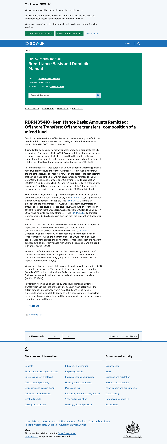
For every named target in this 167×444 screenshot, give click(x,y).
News (108, 371)
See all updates (57, 86)
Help (27, 421)
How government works (117, 399)
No (71, 336)
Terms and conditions (99, 421)
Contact (82, 421)
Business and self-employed (39, 377)
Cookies (46, 421)
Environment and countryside (79, 377)
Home (27, 50)
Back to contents (32, 108)
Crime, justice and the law (38, 393)
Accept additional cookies (39, 33)
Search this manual (40, 95)
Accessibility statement (64, 421)
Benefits (29, 366)
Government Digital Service (72, 424)
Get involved (112, 404)
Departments (112, 366)
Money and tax (72, 388)
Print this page (35, 315)
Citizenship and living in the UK (40, 388)
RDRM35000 (62, 108)
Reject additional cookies (69, 33)
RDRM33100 (85, 230)
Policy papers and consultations (121, 388)
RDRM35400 (77, 108)
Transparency (112, 393)
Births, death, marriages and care (41, 371)
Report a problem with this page (123, 336)
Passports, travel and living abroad (82, 393)
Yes (56, 336)
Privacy (35, 421)
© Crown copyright (132, 436)
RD (76, 197)
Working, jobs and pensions (78, 404)
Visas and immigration (76, 399)
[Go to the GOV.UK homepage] (35, 43)
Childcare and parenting (37, 382)
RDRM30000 (48, 108)
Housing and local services (78, 382)
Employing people (74, 371)
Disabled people (33, 399)
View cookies (91, 33)
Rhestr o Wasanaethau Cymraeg (41, 424)
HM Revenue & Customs (49, 78)
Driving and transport (35, 404)
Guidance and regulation (118, 377)
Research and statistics (117, 382)
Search (98, 95)
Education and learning (76, 366)
